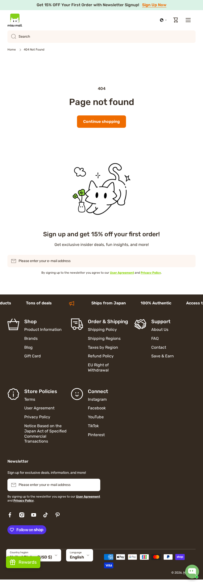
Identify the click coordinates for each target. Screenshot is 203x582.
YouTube (96, 417)
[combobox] (101, 36)
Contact (158, 347)
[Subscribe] (189, 261)
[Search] (11, 36)
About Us (159, 329)
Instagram (97, 399)
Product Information (43, 329)
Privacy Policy (37, 417)
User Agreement (39, 408)
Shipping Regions (104, 338)
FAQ (155, 338)
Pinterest (96, 434)
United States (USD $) (31, 557)
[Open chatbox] (192, 572)
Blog (28, 347)
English (77, 557)
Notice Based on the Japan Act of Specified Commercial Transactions (45, 433)
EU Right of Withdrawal (99, 367)
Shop (30, 321)
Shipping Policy (102, 329)
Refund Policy (101, 356)
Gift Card (32, 356)
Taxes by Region (103, 347)
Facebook (97, 408)
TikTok (93, 425)
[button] (163, 20)
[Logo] (14, 20)
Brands (31, 338)
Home (11, 49)
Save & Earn (162, 356)
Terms (29, 399)
